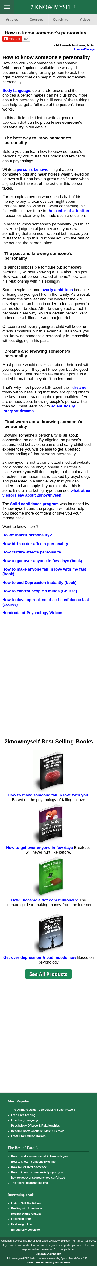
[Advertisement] (48, 681)
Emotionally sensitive (25, 1229)
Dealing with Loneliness (27, 1208)
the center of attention (68, 211)
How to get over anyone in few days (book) (42, 561)
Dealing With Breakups (26, 1213)
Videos (85, 19)
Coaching (61, 19)
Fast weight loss (22, 1224)
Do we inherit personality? (27, 535)
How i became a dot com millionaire (44, 900)
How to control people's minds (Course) (39, 591)
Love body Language (25, 1120)
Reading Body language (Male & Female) (38, 1131)
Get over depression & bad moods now (39, 957)
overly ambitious (57, 290)
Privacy (49, 1262)
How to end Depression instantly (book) (39, 582)
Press (67, 1262)
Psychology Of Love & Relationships (35, 1125)
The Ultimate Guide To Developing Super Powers (43, 1109)
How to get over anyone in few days (39, 847)
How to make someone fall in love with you (39, 1156)
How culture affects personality (31, 552)
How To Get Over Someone (29, 1167)
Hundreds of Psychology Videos (32, 613)
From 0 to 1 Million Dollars (28, 1136)
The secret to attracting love (30, 1182)
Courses (36, 19)
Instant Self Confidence (26, 1203)
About (59, 1262)
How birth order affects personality (35, 544)
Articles (12, 19)
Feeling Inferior (21, 1219)
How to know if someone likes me (33, 1161)
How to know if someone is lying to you (37, 1172)
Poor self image (84, 49)
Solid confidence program (34, 504)
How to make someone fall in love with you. (48, 795)
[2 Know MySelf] (53, 8)
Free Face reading (23, 1115)
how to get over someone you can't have (38, 1177)
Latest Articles (36, 1262)
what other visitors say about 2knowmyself (46, 492)
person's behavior (33, 169)
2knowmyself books (48, 1253)
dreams (79, 387)
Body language (16, 90)
